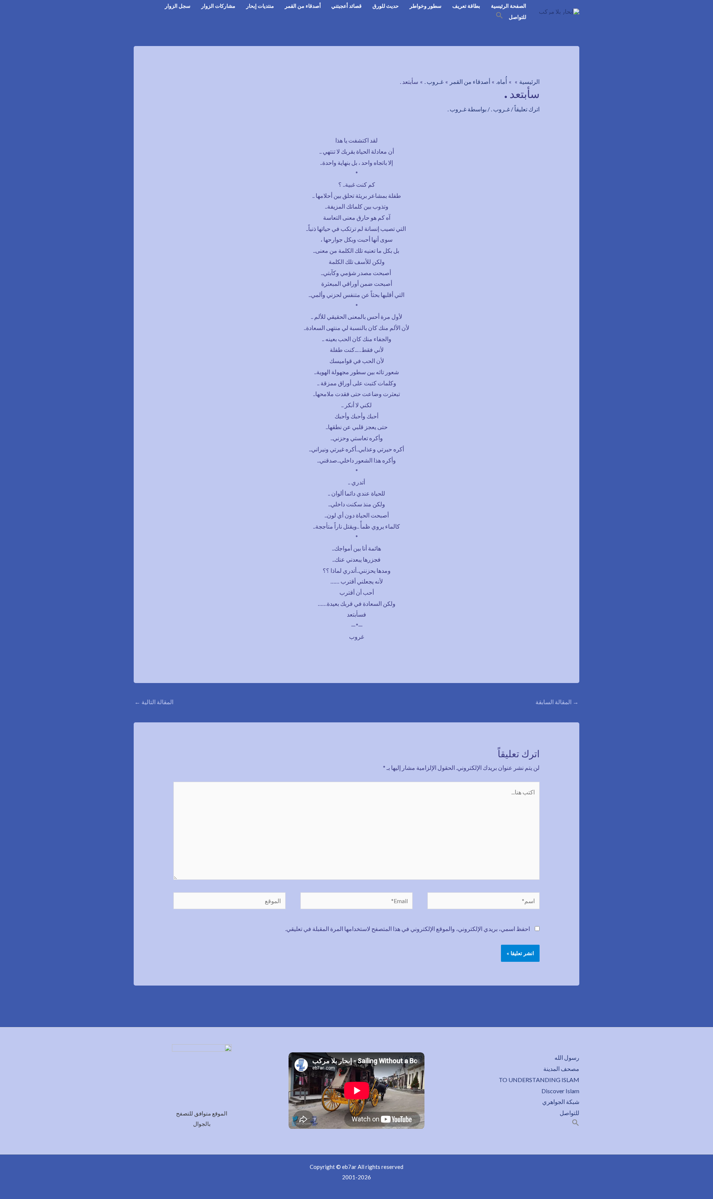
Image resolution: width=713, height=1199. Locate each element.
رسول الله (566, 1057)
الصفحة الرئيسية (508, 6)
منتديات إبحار (260, 6)
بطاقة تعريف (466, 6)
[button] (499, 16)
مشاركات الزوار (218, 6)
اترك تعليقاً (527, 108)
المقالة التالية (153, 701)
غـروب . (500, 108)
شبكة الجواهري (560, 1101)
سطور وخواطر (426, 6)
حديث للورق (385, 6)
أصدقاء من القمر (303, 6)
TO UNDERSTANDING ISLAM (539, 1079)
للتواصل (517, 17)
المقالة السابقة (557, 701)
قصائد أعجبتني (346, 6)
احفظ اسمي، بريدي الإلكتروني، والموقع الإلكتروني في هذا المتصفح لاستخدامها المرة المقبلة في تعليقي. (407, 928)
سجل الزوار (178, 6)
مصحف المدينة (561, 1068)
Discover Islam (560, 1090)
